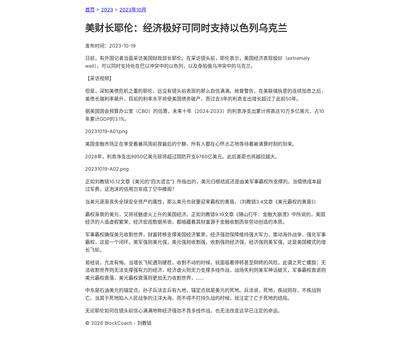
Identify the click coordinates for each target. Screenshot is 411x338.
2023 (107, 10)
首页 (90, 10)
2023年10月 (132, 10)
